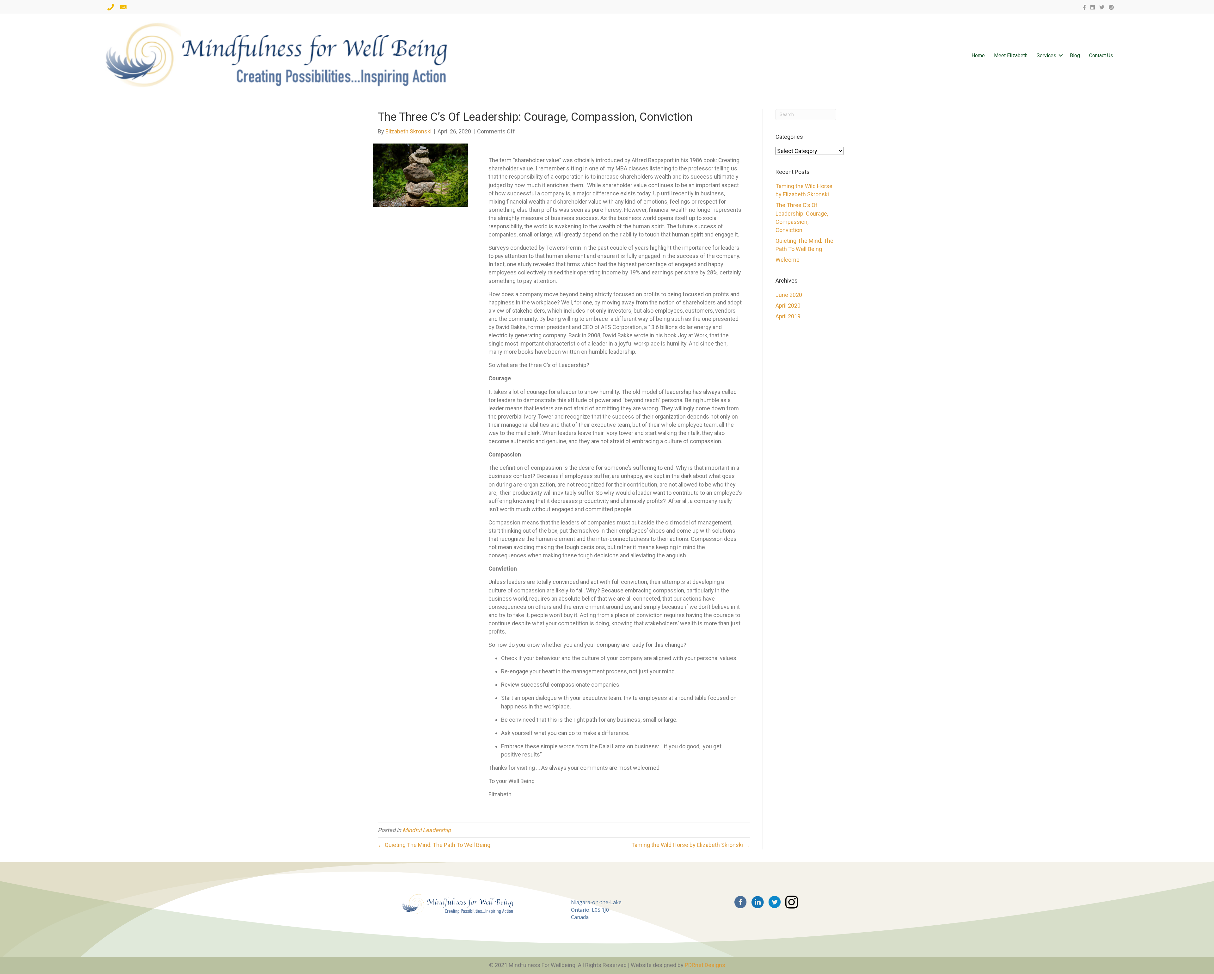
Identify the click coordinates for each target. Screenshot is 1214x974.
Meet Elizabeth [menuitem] (1010, 55)
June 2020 (789, 294)
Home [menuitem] (978, 55)
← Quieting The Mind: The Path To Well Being (434, 845)
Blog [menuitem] (1075, 55)
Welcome (788, 259)
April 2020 (788, 305)
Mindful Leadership (426, 830)
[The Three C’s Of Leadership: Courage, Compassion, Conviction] (420, 174)
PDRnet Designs (705, 965)
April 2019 (788, 316)
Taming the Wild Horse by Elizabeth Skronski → (690, 845)
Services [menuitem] (1046, 55)
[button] (1060, 55)
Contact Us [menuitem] (1101, 55)
